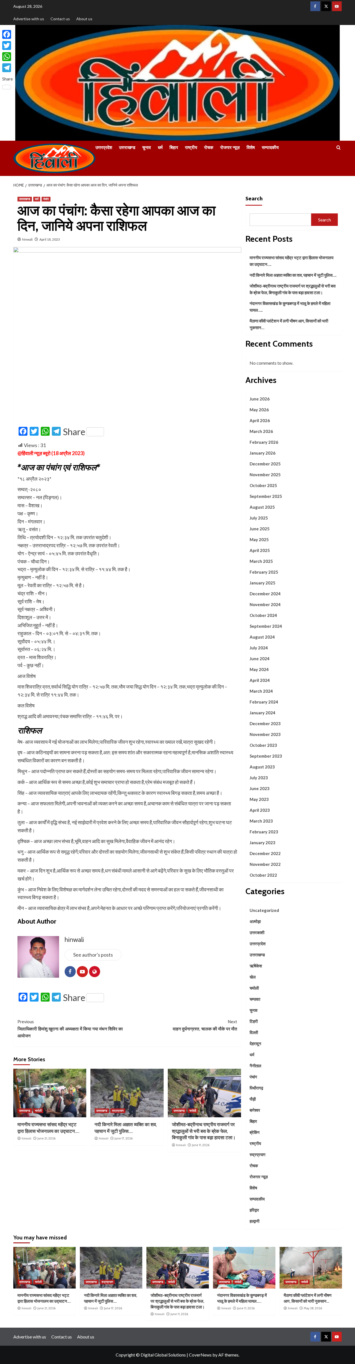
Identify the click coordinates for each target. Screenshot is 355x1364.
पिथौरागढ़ (256, 1087)
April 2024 (260, 680)
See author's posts (93, 955)
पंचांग (46, 199)
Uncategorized (264, 910)
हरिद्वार (254, 1209)
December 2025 (265, 463)
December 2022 (265, 853)
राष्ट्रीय (191, 147)
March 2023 (261, 820)
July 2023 (259, 777)
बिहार (173, 147)
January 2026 (262, 452)
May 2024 (259, 669)
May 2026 (259, 409)
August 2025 (262, 507)
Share (74, 431)
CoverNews (200, 1354)
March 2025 (261, 561)
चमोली (38, 1111)
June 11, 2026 (200, 1145)
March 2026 (261, 431)
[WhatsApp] (7, 56)
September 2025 (266, 496)
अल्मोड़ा (255, 921)
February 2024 (264, 701)
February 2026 (264, 442)
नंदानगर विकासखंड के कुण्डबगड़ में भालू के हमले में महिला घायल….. (290, 306)
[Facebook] (7, 34)
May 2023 (259, 799)
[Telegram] (7, 67)
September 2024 (266, 626)
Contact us (60, 18)
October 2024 (263, 615)
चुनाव (146, 147)
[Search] (338, 148)
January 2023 (262, 842)
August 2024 (262, 636)
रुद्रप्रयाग (118, 1111)
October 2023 (263, 745)
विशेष (251, 147)
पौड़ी (253, 1098)
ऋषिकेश (256, 965)
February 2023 (264, 831)
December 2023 (265, 723)
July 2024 (259, 647)
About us (84, 18)
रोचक (208, 147)
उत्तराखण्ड (127, 147)
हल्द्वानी (254, 1221)
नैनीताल (255, 1065)
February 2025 (264, 571)
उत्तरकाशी (257, 932)
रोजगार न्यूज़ (230, 147)
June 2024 (260, 658)
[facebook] (315, 6)
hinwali (27, 239)
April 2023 (260, 810)
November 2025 (265, 474)
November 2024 (265, 604)
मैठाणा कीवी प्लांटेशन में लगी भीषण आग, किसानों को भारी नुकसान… (289, 324)
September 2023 (266, 755)
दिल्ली (254, 1032)
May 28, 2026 (313, 1308)
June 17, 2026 (124, 1138)
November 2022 (265, 864)
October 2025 (263, 485)
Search (254, 198)
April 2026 (260, 420)
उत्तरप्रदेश (103, 147)
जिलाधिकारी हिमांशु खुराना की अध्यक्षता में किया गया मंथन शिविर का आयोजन (70, 1028)
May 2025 (259, 539)
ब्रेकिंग (255, 1132)
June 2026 (260, 398)
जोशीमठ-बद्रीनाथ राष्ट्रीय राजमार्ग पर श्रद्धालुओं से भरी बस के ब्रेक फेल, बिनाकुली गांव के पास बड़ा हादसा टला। (203, 1131)
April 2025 (260, 550)
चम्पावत (255, 999)
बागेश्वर (255, 1110)
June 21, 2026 (46, 1138)
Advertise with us (28, 18)
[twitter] (326, 6)
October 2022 (263, 875)
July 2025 (259, 517)
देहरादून (255, 1043)
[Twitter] (7, 45)
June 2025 (260, 528)
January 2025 (262, 582)
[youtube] (337, 6)
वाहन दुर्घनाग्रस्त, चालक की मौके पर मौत (205, 1025)
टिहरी (254, 1021)
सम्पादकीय (270, 147)
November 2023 (265, 734)
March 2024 (261, 691)
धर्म (160, 147)
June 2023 (260, 788)
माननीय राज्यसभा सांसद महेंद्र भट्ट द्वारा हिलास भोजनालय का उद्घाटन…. (291, 261)
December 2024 (265, 593)
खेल (253, 976)
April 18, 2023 (49, 239)
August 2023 (262, 766)
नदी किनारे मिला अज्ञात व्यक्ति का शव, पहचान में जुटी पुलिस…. (293, 275)
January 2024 (262, 712)
